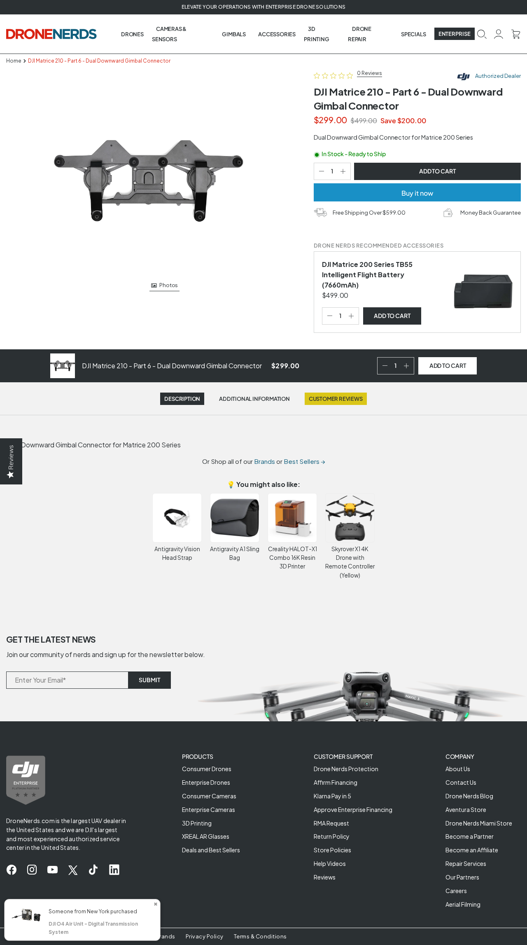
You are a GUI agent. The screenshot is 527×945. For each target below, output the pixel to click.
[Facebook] (11, 870)
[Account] (499, 33)
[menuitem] (132, 33)
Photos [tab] (168, 285)
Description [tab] (182, 398)
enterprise (454, 33)
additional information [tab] (254, 398)
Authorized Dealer (497, 76)
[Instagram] (32, 870)
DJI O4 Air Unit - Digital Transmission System (93, 928)
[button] (482, 33)
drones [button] (132, 34)
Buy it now (417, 193)
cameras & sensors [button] (169, 34)
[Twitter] (72, 870)
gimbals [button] (234, 34)
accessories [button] (277, 34)
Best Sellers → (304, 461)
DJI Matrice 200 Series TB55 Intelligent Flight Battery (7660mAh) (367, 274)
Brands (264, 461)
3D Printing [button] (316, 34)
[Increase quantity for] (353, 316)
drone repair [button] (359, 34)
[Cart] (516, 33)
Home (13, 61)
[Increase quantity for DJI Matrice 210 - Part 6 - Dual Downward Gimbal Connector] (344, 171)
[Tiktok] (93, 870)
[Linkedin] (114, 870)
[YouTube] (52, 870)
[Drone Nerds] (52, 33)
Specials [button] (413, 34)
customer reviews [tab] (336, 398)
